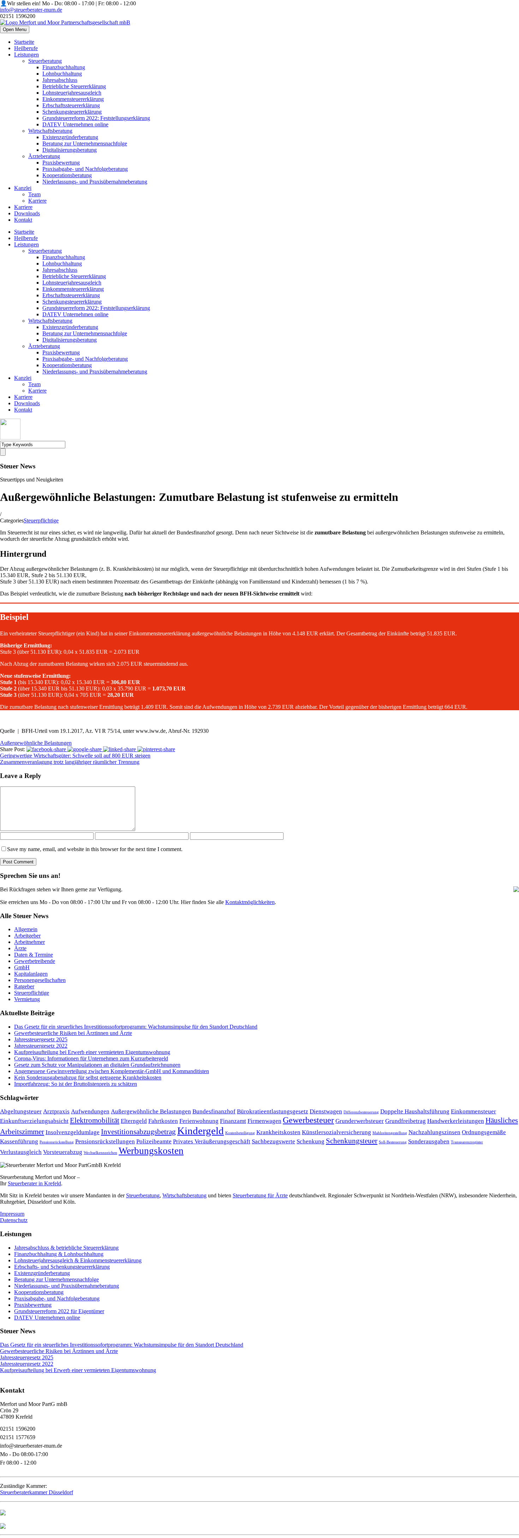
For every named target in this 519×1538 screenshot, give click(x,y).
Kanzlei (22, 188)
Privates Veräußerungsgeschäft (211, 1141)
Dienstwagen (326, 1111)
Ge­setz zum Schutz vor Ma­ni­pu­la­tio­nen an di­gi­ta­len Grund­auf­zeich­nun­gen (97, 1065)
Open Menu (14, 29)
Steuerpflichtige (41, 520)
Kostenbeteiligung (240, 1133)
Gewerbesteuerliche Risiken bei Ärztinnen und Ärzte (73, 1033)
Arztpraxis (56, 1111)
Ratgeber (24, 986)
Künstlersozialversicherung (336, 1132)
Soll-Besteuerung (393, 1142)
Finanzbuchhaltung (63, 67)
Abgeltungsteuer (21, 1111)
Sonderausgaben (428, 1141)
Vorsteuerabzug (62, 1152)
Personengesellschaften (40, 980)
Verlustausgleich (21, 1152)
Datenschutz (14, 1220)
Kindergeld (200, 1130)
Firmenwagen (264, 1121)
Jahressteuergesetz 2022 (40, 1046)
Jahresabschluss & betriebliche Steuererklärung (66, 1248)
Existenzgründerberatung (70, 137)
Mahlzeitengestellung (389, 1133)
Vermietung (27, 999)
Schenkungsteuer (351, 1141)
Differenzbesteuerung (361, 1112)
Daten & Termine (33, 955)
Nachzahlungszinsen (434, 1132)
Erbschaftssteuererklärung (71, 105)
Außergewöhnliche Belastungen (36, 743)
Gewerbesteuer (308, 1120)
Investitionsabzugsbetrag (138, 1131)
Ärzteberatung (44, 156)
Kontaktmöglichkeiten (250, 902)
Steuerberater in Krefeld (34, 1183)
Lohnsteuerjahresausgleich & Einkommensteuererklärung (78, 1260)
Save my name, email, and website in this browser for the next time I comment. (95, 849)
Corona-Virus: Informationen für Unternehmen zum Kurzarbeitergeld (91, 1058)
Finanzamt (233, 1121)
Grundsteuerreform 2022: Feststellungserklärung (96, 118)
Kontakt (23, 220)
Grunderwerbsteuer (359, 1121)
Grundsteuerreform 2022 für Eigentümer (59, 1311)
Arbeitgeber (27, 936)
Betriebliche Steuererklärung (74, 86)
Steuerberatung (45, 61)
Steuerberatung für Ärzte (260, 1195)
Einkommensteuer (473, 1111)
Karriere (37, 201)
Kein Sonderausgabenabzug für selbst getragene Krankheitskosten (87, 1078)
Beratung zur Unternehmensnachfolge (84, 143)
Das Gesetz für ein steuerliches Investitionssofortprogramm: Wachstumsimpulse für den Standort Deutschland (135, 1027)
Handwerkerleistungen (455, 1121)
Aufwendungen (90, 1111)
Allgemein (25, 929)
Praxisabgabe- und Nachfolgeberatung (85, 169)
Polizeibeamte (154, 1141)
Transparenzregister (467, 1142)
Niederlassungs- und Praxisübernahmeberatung (94, 182)
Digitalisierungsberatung (69, 150)
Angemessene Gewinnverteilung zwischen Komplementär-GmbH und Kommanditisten (111, 1071)
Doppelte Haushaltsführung (414, 1111)
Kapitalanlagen (31, 974)
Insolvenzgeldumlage (73, 1132)
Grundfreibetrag (405, 1121)
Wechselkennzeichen (100, 1153)
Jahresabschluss (59, 80)
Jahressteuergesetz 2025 (40, 1039)
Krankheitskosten (278, 1132)
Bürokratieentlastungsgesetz (272, 1111)
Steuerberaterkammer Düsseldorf (36, 1492)
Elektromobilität (94, 1120)
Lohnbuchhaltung (62, 74)
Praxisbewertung (61, 163)
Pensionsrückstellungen (105, 1141)
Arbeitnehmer (29, 942)
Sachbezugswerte (273, 1141)
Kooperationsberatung (67, 175)
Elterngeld (134, 1121)
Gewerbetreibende (34, 961)
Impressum (12, 1214)
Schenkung (310, 1141)
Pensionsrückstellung (57, 1142)
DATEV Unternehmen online (75, 124)
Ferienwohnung (199, 1121)
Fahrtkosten (163, 1121)
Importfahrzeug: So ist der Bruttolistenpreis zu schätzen (75, 1084)
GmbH (22, 967)
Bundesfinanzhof (213, 1111)
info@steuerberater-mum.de (31, 10)
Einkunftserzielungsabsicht (34, 1121)
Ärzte (20, 948)
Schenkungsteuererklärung (72, 112)
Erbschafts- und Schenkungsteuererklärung (62, 1267)
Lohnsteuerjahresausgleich (71, 93)
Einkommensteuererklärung (73, 99)
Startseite (24, 42)
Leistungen (26, 55)
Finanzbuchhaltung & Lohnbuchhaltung (58, 1254)
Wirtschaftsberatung (50, 131)
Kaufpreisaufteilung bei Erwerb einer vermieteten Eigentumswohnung (92, 1052)
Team (34, 194)
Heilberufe (26, 48)
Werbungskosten (151, 1150)
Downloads (27, 213)
